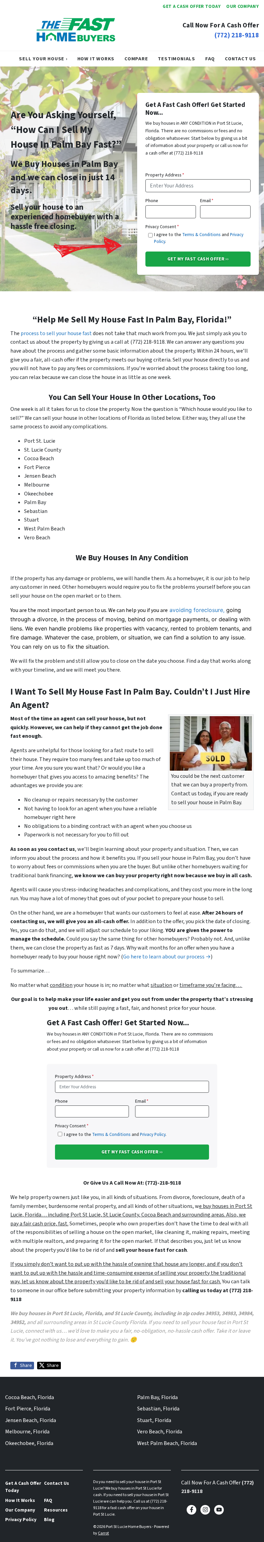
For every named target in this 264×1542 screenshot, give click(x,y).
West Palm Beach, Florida (167, 1443)
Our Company (242, 6)
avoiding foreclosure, (196, 610)
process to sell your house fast (56, 333)
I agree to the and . (198, 238)
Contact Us (240, 58)
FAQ (210, 58)
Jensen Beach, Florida (30, 1420)
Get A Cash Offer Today (192, 6)
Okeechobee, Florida (29, 1443)
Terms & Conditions (201, 235)
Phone (151, 200)
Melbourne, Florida (27, 1431)
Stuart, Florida (154, 1420)
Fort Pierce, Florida (27, 1408)
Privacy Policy (152, 1134)
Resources (56, 1510)
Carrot (103, 1533)
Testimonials (176, 58)
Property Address (164, 175)
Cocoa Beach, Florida (29, 1397)
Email (206, 200)
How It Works (96, 58)
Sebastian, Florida (158, 1408)
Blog (49, 1519)
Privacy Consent (162, 227)
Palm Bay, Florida (157, 1397)
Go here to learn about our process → (167, 956)
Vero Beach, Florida (159, 1431)
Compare (136, 58)
